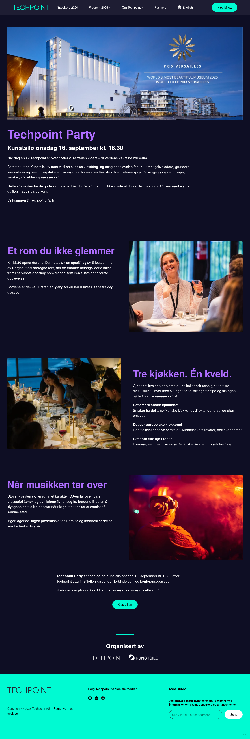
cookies (12, 713)
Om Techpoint (131, 7)
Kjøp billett (224, 7)
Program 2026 (98, 7)
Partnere (160, 7)
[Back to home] (31, 7)
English (188, 7)
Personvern (61, 708)
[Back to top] (244, 734)
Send (233, 714)
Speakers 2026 (67, 7)
